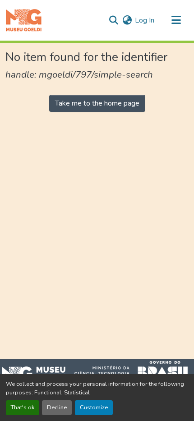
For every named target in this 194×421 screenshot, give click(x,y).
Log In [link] (144, 20)
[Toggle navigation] (176, 20)
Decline (57, 407)
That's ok (22, 407)
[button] (23, 20)
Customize (94, 407)
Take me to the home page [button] (97, 103)
